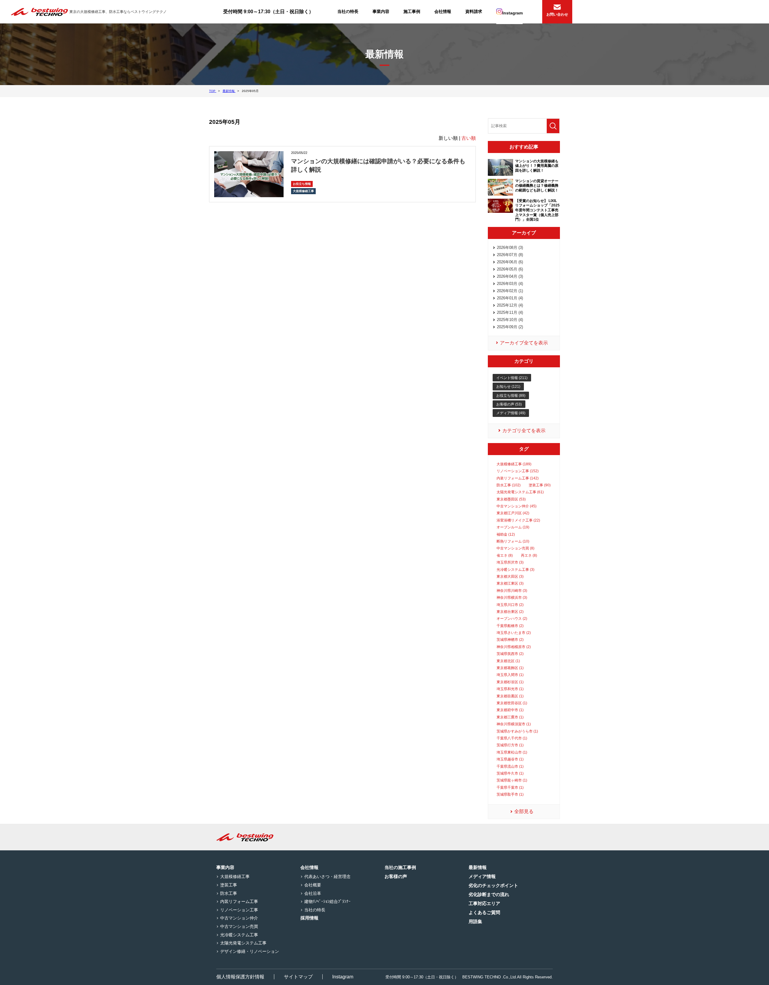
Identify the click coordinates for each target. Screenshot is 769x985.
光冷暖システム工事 (239, 934)
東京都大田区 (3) (510, 576)
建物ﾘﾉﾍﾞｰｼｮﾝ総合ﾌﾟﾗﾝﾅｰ (327, 901)
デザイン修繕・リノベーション (249, 951)
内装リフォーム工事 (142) (518, 478)
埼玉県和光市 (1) (510, 689)
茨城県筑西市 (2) (510, 654)
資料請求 (473, 11)
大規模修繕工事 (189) (514, 464)
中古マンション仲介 (239, 918)
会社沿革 (312, 893)
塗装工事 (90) (540, 485)
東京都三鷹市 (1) (510, 717)
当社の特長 (347, 11)
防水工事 (228, 893)
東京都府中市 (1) (510, 710)
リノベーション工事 (239, 909)
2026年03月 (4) (510, 283)
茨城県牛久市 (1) (510, 773)
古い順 (468, 138)
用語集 (475, 921)
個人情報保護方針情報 (240, 976)
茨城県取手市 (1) (510, 794)
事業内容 (380, 11)
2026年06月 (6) (510, 262)
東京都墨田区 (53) (511, 499)
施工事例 (411, 11)
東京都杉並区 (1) (510, 682)
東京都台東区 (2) (510, 612)
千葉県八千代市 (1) (512, 738)
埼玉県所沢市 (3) (510, 562)
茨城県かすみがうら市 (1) (517, 731)
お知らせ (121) (508, 386)
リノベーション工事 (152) (518, 471)
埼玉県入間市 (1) (510, 675)
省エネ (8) (505, 555)
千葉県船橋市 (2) (510, 626)
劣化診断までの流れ (489, 894)
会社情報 (442, 11)
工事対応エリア (484, 903)
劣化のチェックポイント (493, 885)
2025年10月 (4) (510, 319)
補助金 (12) (506, 534)
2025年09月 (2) (510, 327)
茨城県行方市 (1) (510, 745)
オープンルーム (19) (513, 527)
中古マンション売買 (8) (515, 548)
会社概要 (312, 885)
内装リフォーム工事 (239, 901)
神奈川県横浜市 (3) (512, 597)
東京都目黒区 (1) (510, 696)
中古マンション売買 (239, 926)
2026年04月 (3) (510, 276)
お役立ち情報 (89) (510, 395)
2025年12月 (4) (510, 305)
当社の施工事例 (400, 867)
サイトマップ (298, 976)
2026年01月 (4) (510, 298)
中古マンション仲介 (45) (516, 506)
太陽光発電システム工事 (243, 943)
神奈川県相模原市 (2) (514, 647)
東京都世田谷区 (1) (512, 703)
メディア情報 (482, 876)
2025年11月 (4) (510, 312)
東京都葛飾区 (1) (510, 668)
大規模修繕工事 (303, 191)
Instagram (512, 13)
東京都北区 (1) (508, 661)
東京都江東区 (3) (510, 583)
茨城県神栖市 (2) (510, 640)
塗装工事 (228, 885)
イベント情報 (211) (511, 378)
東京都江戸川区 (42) (513, 513)
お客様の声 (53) (509, 404)
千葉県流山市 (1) (510, 766)
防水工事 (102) (509, 485)
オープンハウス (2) (512, 618)
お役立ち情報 (302, 183)
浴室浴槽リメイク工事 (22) (518, 520)
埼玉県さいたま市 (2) (514, 633)
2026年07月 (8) (510, 254)
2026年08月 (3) (510, 247)
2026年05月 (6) (510, 269)
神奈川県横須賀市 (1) (514, 724)
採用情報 (309, 917)
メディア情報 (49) (510, 413)
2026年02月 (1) (510, 291)
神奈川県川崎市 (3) (512, 591)
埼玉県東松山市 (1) (512, 752)
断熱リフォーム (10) (513, 541)
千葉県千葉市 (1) (510, 787)
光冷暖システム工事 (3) (515, 569)
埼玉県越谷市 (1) (510, 759)
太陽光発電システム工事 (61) (520, 492)
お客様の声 (395, 876)
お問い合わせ (557, 14)
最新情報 (478, 867)
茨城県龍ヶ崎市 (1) (512, 780)
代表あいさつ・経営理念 (327, 876)
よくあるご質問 (484, 912)
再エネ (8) (529, 555)
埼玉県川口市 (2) (510, 605)
